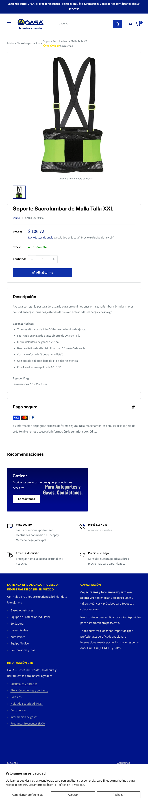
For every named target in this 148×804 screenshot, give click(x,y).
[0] (138, 24)
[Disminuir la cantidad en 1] (32, 259)
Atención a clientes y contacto (29, 690)
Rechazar (119, 795)
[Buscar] (117, 24)
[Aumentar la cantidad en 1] (53, 259)
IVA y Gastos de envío (40, 238)
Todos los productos (28, 43)
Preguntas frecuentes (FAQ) (27, 723)
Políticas (15, 697)
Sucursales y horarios (23, 684)
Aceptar (73, 795)
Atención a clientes (100, 530)
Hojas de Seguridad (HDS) (26, 704)
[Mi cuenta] (130, 24)
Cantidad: (19, 259)
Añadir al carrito (42, 272)
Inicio (10, 43)
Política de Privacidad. (71, 785)
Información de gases (23, 717)
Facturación (18, 710)
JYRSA (16, 218)
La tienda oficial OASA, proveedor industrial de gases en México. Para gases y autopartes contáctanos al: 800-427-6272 (74, 6)
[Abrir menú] (9, 23)
